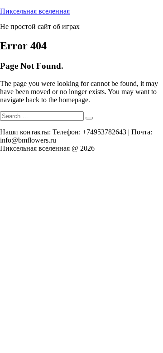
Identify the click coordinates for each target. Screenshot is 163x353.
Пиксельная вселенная (35, 11)
